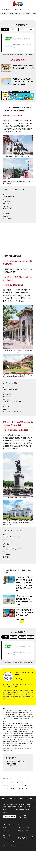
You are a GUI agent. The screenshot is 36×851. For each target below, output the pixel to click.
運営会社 (20, 824)
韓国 (17, 782)
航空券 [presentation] (22, 29)
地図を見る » (6, 203)
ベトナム (5, 785)
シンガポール (23, 785)
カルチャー (31, 9)
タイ (16, 13)
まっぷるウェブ (4, 13)
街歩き (14, 765)
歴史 (8, 765)
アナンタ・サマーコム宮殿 (12, 531)
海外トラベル (18, 9)
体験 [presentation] (31, 29)
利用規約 (5, 827)
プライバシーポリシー (24, 827)
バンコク (21, 13)
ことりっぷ (6, 838)
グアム (11, 782)
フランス (5, 788)
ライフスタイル (30, 799)
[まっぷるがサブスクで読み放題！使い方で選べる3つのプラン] (7, 68)
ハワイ (5, 782)
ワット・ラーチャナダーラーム (14, 190)
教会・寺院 (21, 761)
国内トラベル (5, 9)
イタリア (13, 788)
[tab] (5, 30)
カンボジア (14, 785)
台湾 (23, 782)
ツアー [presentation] (14, 29)
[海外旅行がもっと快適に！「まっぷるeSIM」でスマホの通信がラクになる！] (7, 81)
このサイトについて (8, 824)
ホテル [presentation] (5, 29)
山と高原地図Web (23, 838)
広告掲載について (23, 831)
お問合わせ (6, 831)
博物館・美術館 (11, 761)
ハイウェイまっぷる (8, 841)
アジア (11, 13)
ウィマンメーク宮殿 (10, 383)
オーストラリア (23, 788)
